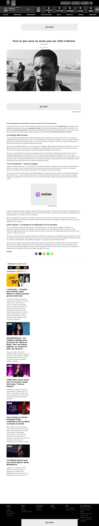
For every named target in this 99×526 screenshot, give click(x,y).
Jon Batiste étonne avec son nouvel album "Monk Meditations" (18, 462)
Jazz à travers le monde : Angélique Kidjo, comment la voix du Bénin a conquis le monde (18, 420)
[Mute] (28, 9)
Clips (22, 508)
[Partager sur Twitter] (40, 254)
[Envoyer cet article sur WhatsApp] (47, 254)
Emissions (9, 511)
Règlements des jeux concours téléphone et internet (86, 519)
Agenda (81, 14)
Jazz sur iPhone (70, 508)
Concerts (24, 509)
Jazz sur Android (70, 509)
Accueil (5, 14)
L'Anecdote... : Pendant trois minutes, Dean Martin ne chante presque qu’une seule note (18, 292)
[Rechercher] (91, 3)
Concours (92, 14)
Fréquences (31, 14)
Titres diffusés (46, 14)
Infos (59, 14)
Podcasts (69, 14)
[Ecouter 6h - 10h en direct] (18, 267)
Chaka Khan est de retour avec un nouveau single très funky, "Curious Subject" (18, 383)
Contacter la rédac (26, 511)
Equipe (9, 509)
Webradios (17, 14)
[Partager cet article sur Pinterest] (43, 254)
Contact (9, 508)
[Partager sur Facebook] (36, 254)
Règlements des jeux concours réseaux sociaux (86, 509)
